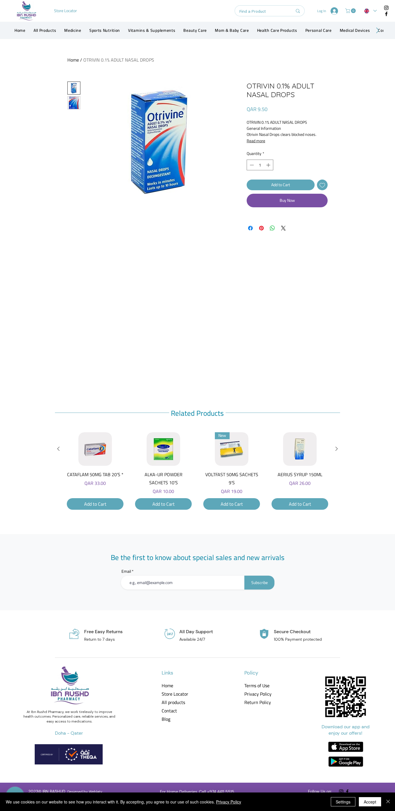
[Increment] (268, 165)
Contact (169, 711)
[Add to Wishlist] (322, 185)
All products (173, 702)
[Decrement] (251, 165)
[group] (197, 471)
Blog (166, 719)
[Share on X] (283, 228)
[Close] (388, 801)
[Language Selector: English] (370, 10)
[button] (351, 10)
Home (73, 60)
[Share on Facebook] (250, 228)
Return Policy (257, 702)
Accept (370, 802)
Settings (343, 802)
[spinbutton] (260, 165)
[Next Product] (336, 448)
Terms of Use (257, 685)
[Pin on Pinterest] (261, 228)
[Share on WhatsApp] (272, 228)
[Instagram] (386, 8)
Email (126, 571)
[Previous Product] (58, 448)
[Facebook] (386, 14)
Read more (256, 141)
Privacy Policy (257, 694)
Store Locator (175, 694)
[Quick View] (95, 449)
